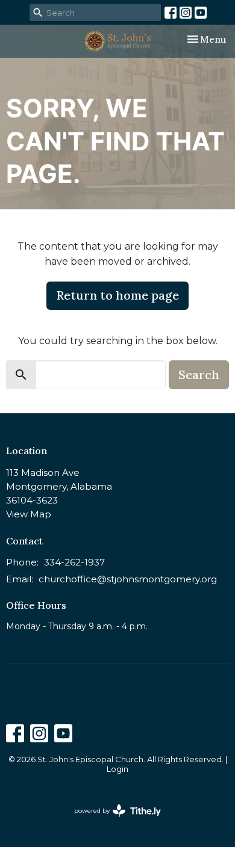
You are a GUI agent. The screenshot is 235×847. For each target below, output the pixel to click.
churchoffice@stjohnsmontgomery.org (128, 579)
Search (198, 374)
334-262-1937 (74, 562)
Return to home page (117, 295)
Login (117, 769)
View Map (28, 514)
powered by (111, 821)
